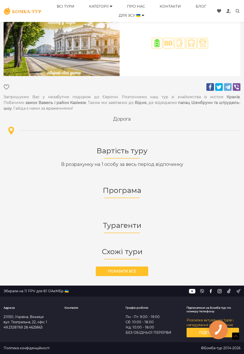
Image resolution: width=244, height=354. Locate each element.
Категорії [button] (99, 6)
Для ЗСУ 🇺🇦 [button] (130, 15)
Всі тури (65, 6)
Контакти (170, 6)
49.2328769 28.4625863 (23, 327)
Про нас (136, 6)
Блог (201, 6)
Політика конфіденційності (27, 348)
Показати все (122, 271)
